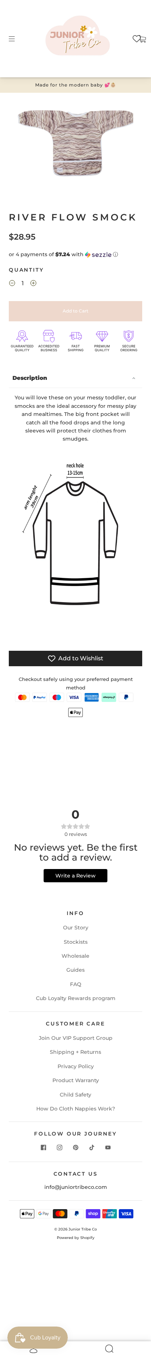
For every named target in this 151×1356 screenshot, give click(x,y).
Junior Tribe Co (83, 1229)
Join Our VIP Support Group (76, 1038)
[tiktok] (92, 1148)
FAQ (75, 984)
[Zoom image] (75, 145)
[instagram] (59, 1148)
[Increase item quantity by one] (33, 284)
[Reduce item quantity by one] (12, 284)
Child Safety (75, 1094)
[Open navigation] (17, 38)
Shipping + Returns (75, 1052)
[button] (75, 254)
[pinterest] (75, 1148)
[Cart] (142, 39)
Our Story (75, 927)
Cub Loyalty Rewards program (75, 998)
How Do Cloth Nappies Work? (75, 1108)
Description (29, 377)
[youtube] (108, 1148)
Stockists (76, 942)
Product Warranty (75, 1080)
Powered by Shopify (76, 1237)
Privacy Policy (76, 1066)
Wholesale (75, 956)
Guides (75, 970)
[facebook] (43, 1148)
